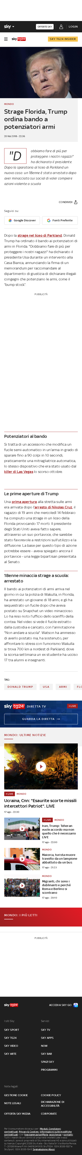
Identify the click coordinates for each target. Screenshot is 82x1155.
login (73, 26)
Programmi (49, 1069)
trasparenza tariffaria (36, 1134)
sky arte (10, 1053)
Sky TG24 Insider (63, 39)
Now (44, 1045)
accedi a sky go (60, 1005)
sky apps (47, 1037)
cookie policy (51, 1095)
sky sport (11, 1029)
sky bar (46, 1053)
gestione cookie (16, 1095)
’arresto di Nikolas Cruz (53, 507)
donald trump (20, 686)
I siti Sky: (9, 1021)
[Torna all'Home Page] (19, 39)
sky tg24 (10, 1037)
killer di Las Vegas (18, 472)
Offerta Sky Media (17, 1113)
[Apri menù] (6, 39)
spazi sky (47, 1061)
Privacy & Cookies (29, 1131)
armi (63, 686)
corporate (49, 1113)
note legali (12, 1103)
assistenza (55, 1134)
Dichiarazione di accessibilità (52, 1103)
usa (46, 686)
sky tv (45, 1029)
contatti (68, 1134)
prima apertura (24, 502)
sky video (11, 1045)
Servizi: (45, 1021)
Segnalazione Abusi (44, 1149)
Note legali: (11, 1086)
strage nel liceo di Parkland (40, 235)
